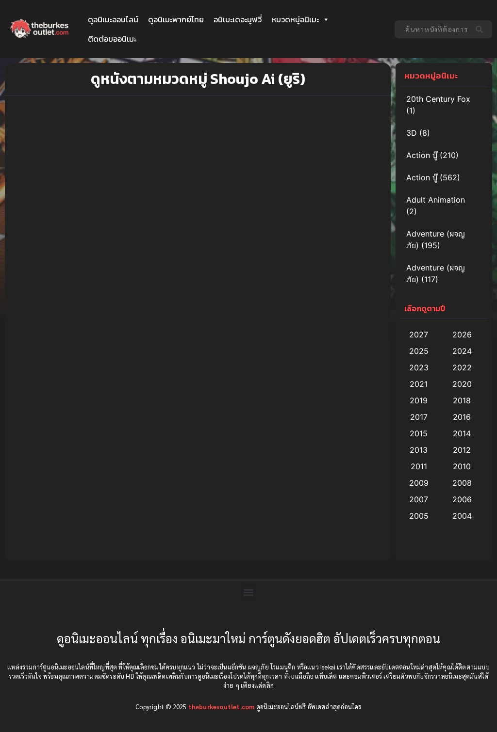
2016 (462, 417)
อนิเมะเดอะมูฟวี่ (238, 19)
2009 (419, 483)
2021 (419, 384)
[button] (249, 592)
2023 (419, 367)
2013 (419, 450)
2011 (419, 466)
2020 (462, 384)
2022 (462, 367)
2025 (419, 351)
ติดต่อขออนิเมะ (112, 39)
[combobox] (432, 29)
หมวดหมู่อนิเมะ (295, 19)
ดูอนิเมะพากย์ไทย (176, 19)
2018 (462, 400)
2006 (462, 499)
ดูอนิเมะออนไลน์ (113, 19)
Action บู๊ (421, 155)
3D (411, 133)
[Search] (481, 29)
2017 (419, 417)
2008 (462, 483)
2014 (462, 433)
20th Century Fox (438, 99)
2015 (419, 433)
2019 (419, 400)
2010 (462, 466)
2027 (418, 334)
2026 (462, 334)
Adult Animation (435, 200)
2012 (462, 450)
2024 (462, 351)
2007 (418, 499)
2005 (419, 516)
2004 (462, 516)
